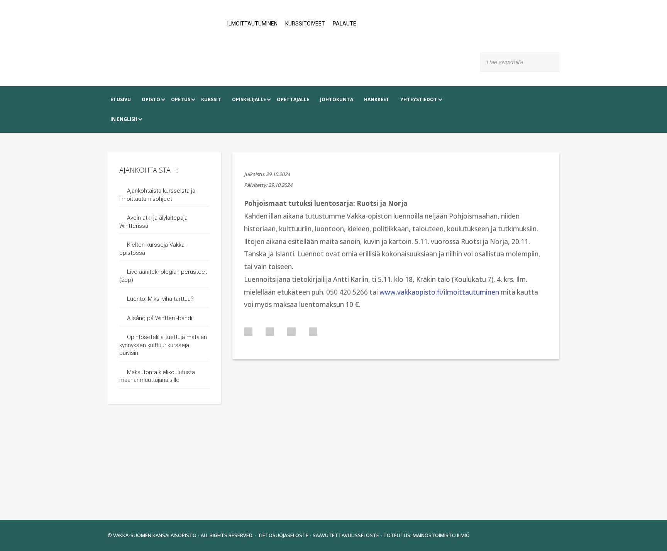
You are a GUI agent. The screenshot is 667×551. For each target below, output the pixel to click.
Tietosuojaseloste (283, 535)
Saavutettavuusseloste (346, 535)
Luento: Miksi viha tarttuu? (160, 298)
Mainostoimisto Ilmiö (441, 535)
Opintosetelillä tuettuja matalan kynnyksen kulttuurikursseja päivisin (163, 345)
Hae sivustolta (554, 62)
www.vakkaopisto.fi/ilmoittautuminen (439, 292)
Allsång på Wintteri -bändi (159, 318)
